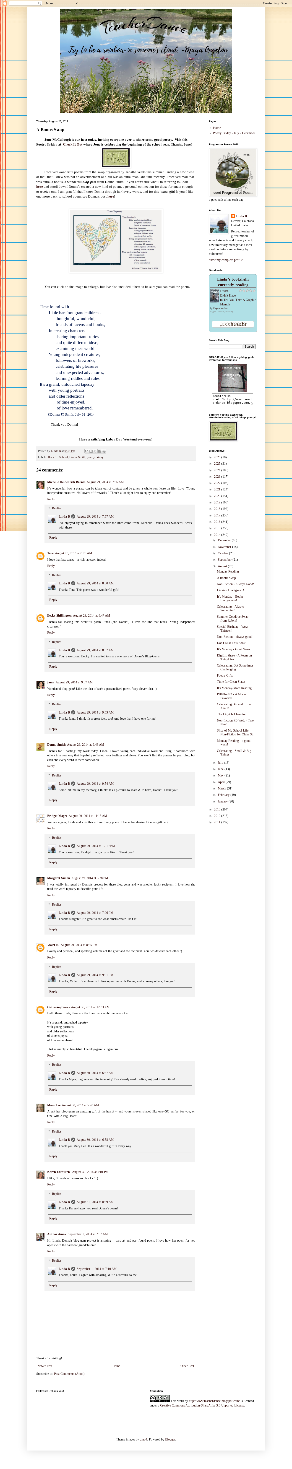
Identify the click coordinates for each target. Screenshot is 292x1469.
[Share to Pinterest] (104, 451)
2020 (217, 496)
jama (50, 682)
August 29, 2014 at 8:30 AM (95, 583)
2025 (217, 463)
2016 (217, 522)
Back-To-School (58, 457)
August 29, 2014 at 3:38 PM (89, 878)
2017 (217, 515)
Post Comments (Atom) (69, 1373)
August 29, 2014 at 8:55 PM (79, 945)
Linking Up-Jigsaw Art (232, 590)
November (225, 547)
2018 (217, 509)
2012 (217, 816)
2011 (217, 822)
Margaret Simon (58, 878)
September (225, 559)
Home (116, 1366)
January (223, 801)
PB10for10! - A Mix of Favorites (232, 696)
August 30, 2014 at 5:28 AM (80, 1105)
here (39, 186)
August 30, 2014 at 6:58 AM (95, 1139)
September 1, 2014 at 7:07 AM (88, 1234)
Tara (50, 553)
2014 (217, 535)
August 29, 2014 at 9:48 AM (85, 744)
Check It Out (72, 144)
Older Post (187, 1366)
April (222, 782)
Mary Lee (53, 1105)
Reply (51, 499)
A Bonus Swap (226, 578)
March (222, 788)
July (221, 762)
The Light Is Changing (231, 714)
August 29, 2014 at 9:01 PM (95, 975)
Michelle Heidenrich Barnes (66, 482)
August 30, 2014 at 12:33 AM (90, 1007)
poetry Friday (95, 457)
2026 (217, 457)
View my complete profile (226, 260)
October (223, 553)
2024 (217, 470)
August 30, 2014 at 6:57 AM (95, 1073)
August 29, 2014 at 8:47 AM (91, 615)
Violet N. (53, 945)
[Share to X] (95, 451)
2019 (217, 502)
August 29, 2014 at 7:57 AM (95, 516)
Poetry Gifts (225, 675)
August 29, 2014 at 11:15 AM (88, 816)
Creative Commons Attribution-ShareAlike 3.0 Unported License (202, 1405)
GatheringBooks (58, 1007)
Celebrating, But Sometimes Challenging (235, 667)
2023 (217, 476)
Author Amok (56, 1234)
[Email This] (86, 451)
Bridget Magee (57, 816)
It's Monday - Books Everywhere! (230, 598)
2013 (217, 809)
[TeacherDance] (232, 391)
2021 (217, 489)
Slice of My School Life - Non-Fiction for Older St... (236, 732)
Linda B (64, 516)
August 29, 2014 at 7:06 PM (95, 912)
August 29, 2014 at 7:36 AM (105, 482)
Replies (56, 508)
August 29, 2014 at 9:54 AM (95, 783)
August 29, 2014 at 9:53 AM (95, 712)
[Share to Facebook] (99, 451)
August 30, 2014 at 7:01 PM (90, 1172)
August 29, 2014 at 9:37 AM (74, 682)
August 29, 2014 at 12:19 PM (96, 846)
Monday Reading (228, 571)
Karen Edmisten (59, 1172)
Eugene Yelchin (220, 308)
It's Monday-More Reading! (235, 688)
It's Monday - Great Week (233, 649)
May (221, 775)
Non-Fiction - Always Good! (235, 584)
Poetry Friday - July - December (234, 133)
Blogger (170, 1439)
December (225, 540)
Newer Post (44, 1366)
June (221, 769)
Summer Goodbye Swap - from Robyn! (233, 618)
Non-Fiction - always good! (235, 636)
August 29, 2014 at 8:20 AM (73, 553)
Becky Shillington (59, 615)
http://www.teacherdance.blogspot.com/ (214, 1401)
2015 (217, 528)
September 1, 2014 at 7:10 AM (97, 1269)
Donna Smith (77, 457)
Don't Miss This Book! (231, 643)
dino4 (143, 1439)
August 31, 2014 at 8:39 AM (95, 1202)
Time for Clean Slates (231, 681)
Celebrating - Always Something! (230, 608)
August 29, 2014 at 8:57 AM (95, 650)
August (223, 566)
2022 (217, 483)
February (224, 795)
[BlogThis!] (91, 451)
